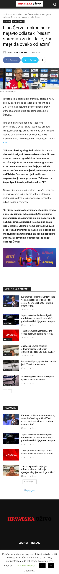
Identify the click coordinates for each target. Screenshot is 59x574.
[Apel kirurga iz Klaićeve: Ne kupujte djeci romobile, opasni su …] (11, 380)
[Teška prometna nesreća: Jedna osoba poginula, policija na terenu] (11, 335)
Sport (15, 21)
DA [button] (42, 565)
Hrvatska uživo (20, 52)
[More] (42, 60)
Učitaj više (28, 481)
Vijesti (21, 21)
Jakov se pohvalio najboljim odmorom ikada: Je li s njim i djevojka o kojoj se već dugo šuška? (38, 349)
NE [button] (50, 565)
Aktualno (18, 14)
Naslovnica (7, 14)
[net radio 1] (29, 257)
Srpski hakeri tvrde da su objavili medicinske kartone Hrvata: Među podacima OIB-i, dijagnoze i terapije (38, 318)
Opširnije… (29, 570)
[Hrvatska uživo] (5, 52)
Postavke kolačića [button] (26, 565)
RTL (5, 142)
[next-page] (10, 391)
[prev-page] (5, 391)
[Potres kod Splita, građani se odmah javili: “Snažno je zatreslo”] (11, 365)
